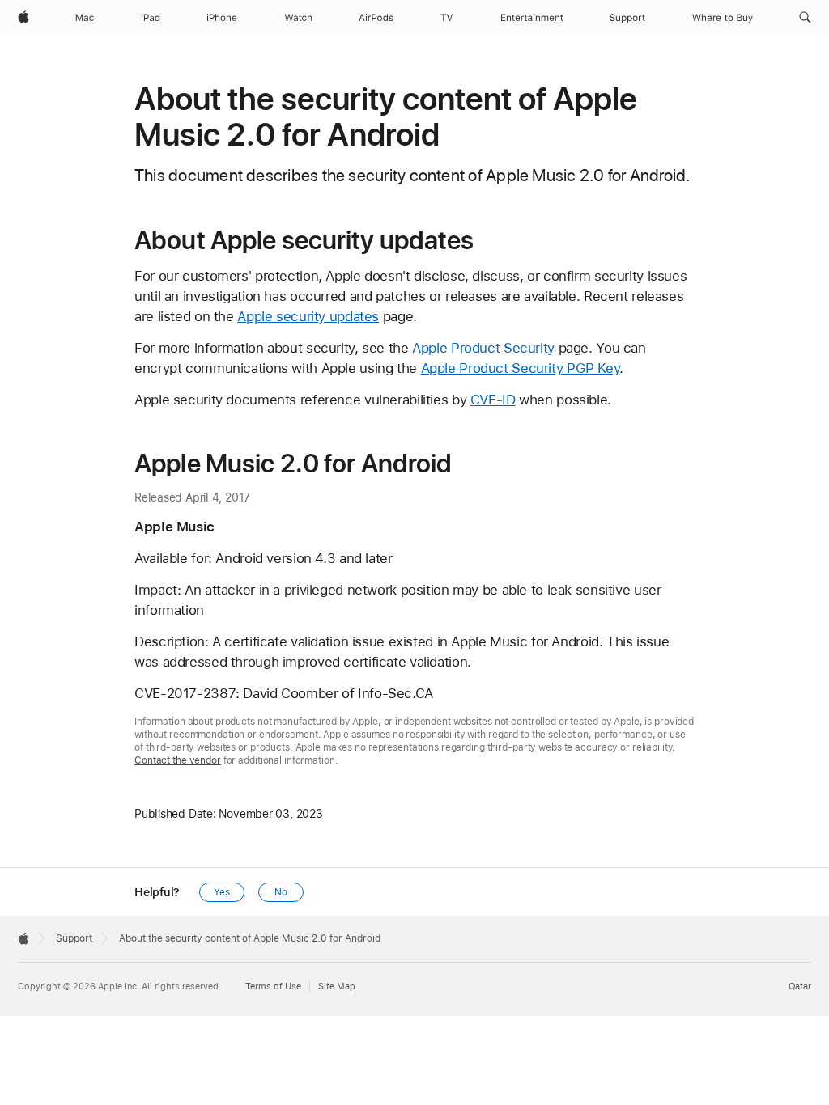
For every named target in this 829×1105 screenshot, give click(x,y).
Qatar (800, 986)
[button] (805, 18)
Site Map (336, 986)
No (280, 892)
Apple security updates (308, 316)
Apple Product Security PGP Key (520, 368)
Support (74, 938)
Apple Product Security (483, 348)
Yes (222, 892)
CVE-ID (493, 400)
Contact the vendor (177, 760)
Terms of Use (273, 986)
